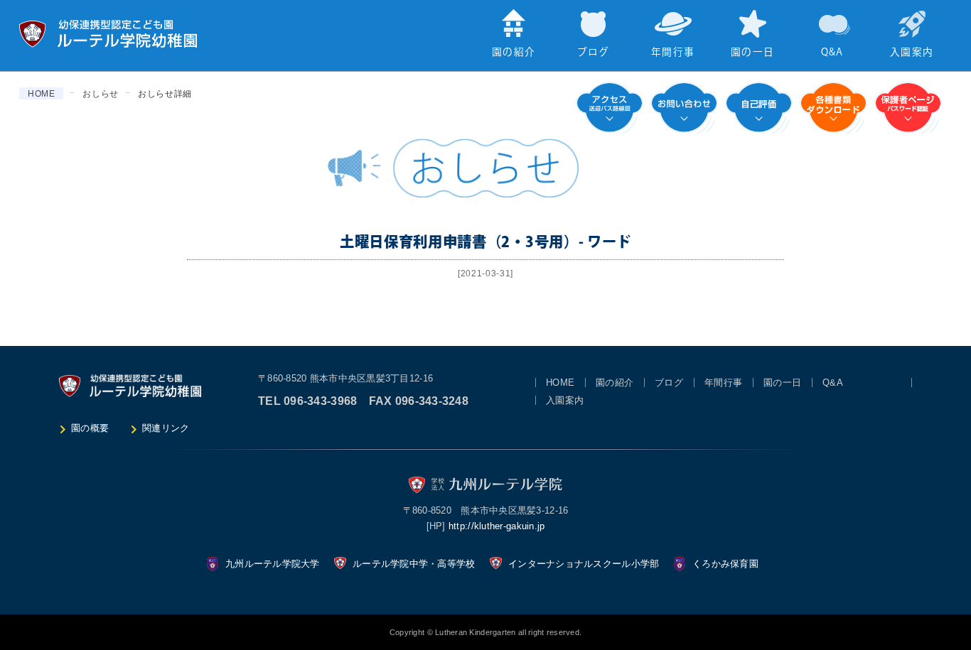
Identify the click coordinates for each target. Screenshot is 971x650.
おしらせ (100, 94)
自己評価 (759, 108)
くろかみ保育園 (725, 563)
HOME (41, 94)
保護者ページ (908, 108)
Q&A (832, 52)
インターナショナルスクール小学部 (583, 563)
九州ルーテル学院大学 (272, 563)
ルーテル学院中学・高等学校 (414, 563)
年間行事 (672, 52)
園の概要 (90, 428)
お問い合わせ (684, 108)
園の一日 (752, 52)
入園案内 (911, 52)
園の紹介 (513, 52)
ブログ (593, 52)
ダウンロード (833, 108)
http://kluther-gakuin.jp (497, 526)
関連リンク (165, 428)
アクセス (609, 108)
